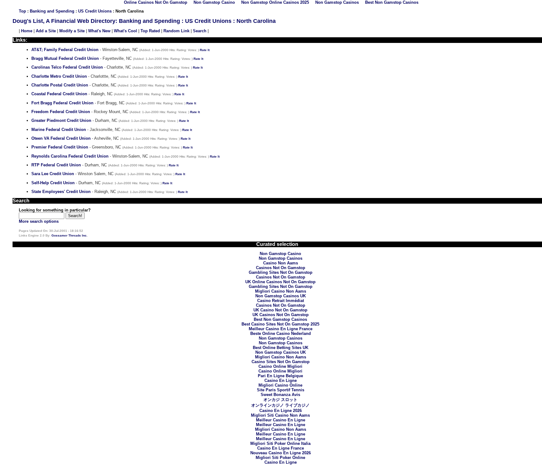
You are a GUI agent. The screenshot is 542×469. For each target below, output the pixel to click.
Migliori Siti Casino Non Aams (280, 415)
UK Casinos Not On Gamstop (280, 314)
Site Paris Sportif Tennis (280, 390)
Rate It (205, 50)
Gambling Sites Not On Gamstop (280, 272)
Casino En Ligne (280, 380)
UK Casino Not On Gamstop (280, 310)
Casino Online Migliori (280, 366)
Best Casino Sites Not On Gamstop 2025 (280, 324)
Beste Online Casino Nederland (280, 333)
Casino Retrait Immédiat (280, 300)
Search (199, 31)
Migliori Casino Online (280, 385)
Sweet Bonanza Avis (280, 394)
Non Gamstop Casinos (280, 258)
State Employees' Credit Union (61, 191)
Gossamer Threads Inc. (69, 235)
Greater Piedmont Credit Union (61, 120)
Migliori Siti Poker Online (280, 457)
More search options (39, 221)
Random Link (176, 31)
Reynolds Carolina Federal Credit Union (70, 156)
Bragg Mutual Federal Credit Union (65, 58)
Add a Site (46, 31)
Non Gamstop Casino (280, 253)
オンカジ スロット (280, 399)
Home (26, 31)
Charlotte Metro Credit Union (59, 76)
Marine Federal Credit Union (58, 129)
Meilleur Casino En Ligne (280, 420)
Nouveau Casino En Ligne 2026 (280, 453)
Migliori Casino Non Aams (280, 291)
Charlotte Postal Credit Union (59, 85)
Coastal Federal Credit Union (59, 93)
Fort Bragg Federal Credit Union (62, 103)
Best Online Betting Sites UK (280, 347)
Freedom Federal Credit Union (60, 111)
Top (22, 11)
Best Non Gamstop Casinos (280, 319)
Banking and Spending (52, 11)
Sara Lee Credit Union (52, 173)
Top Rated (150, 31)
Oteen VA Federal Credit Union (61, 138)
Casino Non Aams (280, 263)
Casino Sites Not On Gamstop (281, 361)
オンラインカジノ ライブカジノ (280, 405)
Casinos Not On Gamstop (280, 267)
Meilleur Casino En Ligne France (280, 328)
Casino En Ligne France (280, 448)
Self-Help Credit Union (53, 182)
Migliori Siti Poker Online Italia (280, 443)
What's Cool (125, 31)
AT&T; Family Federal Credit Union (64, 49)
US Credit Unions (95, 11)
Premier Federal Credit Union (59, 147)
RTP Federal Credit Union (56, 165)
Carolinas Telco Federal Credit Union (67, 67)
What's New (99, 31)
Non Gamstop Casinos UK (280, 296)
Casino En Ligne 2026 (280, 410)
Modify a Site (72, 31)
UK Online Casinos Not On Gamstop (280, 281)
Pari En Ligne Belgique (280, 375)
